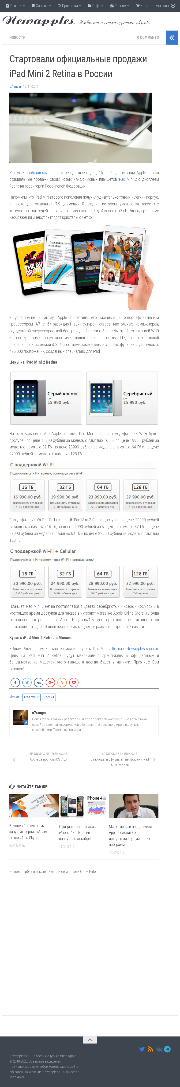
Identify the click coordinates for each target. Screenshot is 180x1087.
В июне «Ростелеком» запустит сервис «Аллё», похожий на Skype (28, 831)
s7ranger (15, 86)
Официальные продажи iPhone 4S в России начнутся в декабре (78, 832)
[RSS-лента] (150, 1049)
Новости (17, 37)
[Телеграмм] (167, 1049)
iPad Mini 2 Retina (107, 648)
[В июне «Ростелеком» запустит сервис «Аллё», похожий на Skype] (34, 805)
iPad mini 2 (31, 697)
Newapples (38, 21)
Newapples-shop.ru (142, 648)
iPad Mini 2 (127, 179)
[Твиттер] (142, 1049)
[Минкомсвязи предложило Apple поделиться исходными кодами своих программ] (133, 806)
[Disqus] (84, 944)
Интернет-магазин (154, 6)
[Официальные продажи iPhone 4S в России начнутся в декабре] (84, 806)
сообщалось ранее (42, 172)
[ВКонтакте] (159, 1049)
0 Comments (148, 37)
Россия (49, 697)
